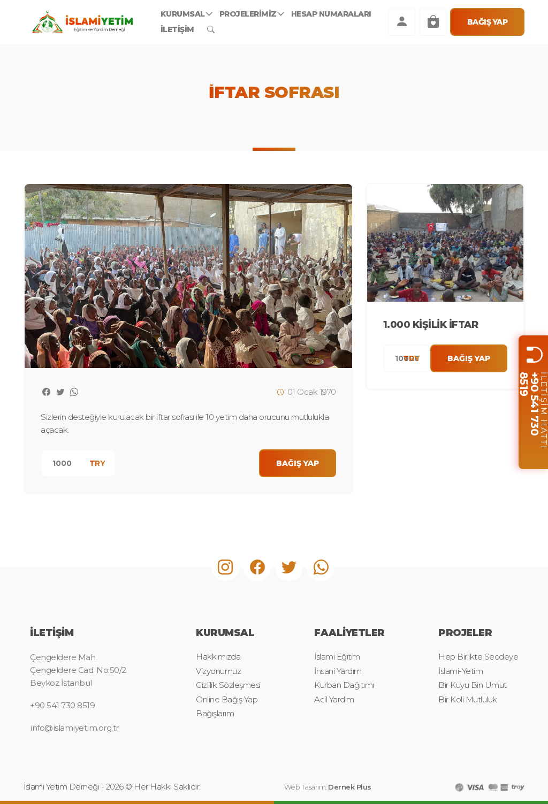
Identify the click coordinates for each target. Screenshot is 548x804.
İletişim (177, 29)
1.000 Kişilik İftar (430, 325)
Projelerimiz (248, 14)
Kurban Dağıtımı (344, 685)
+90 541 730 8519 (530, 403)
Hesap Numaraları (331, 14)
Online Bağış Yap (226, 699)
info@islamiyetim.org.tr (74, 728)
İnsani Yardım (338, 671)
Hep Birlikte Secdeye (478, 657)
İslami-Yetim (460, 671)
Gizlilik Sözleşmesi (228, 685)
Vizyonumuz (218, 671)
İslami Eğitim (337, 657)
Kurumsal (183, 14)
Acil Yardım (334, 699)
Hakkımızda (218, 657)
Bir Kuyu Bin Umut (472, 685)
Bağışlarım (215, 713)
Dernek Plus (349, 787)
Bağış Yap (487, 22)
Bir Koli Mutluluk (467, 699)
